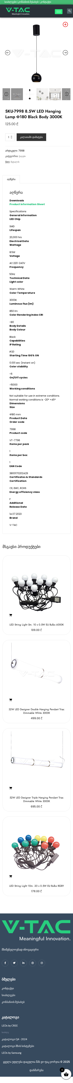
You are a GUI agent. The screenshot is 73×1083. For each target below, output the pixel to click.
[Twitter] (14, 963)
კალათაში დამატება (31, 137)
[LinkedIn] (23, 963)
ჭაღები (22, 156)
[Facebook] (5, 963)
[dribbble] (32, 963)
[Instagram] (41, 963)
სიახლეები (10, 2)
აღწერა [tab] (11, 179)
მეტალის (15, 161)
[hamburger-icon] (58, 11)
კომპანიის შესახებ (28, 2)
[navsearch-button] (69, 11)
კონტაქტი (46, 2)
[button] (10, 615)
